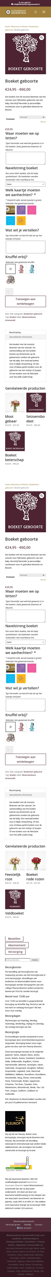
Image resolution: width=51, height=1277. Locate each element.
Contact (38, 1224)
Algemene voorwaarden (28, 1245)
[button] (41, 37)
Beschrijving (15, 332)
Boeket (13, 317)
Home (7, 26)
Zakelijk (27, 1224)
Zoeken (35, 960)
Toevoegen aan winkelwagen (25, 301)
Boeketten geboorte (33, 313)
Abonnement (17, 945)
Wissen (43, 122)
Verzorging (15, 952)
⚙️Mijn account (24, 1228)
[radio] (10, 210)
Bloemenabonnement (24, 1221)
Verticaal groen (13, 1224)
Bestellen (14, 938)
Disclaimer (30, 1241)
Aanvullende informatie (20, 337)
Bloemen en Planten (20, 26)
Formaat (10, 119)
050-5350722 (25, 2)
